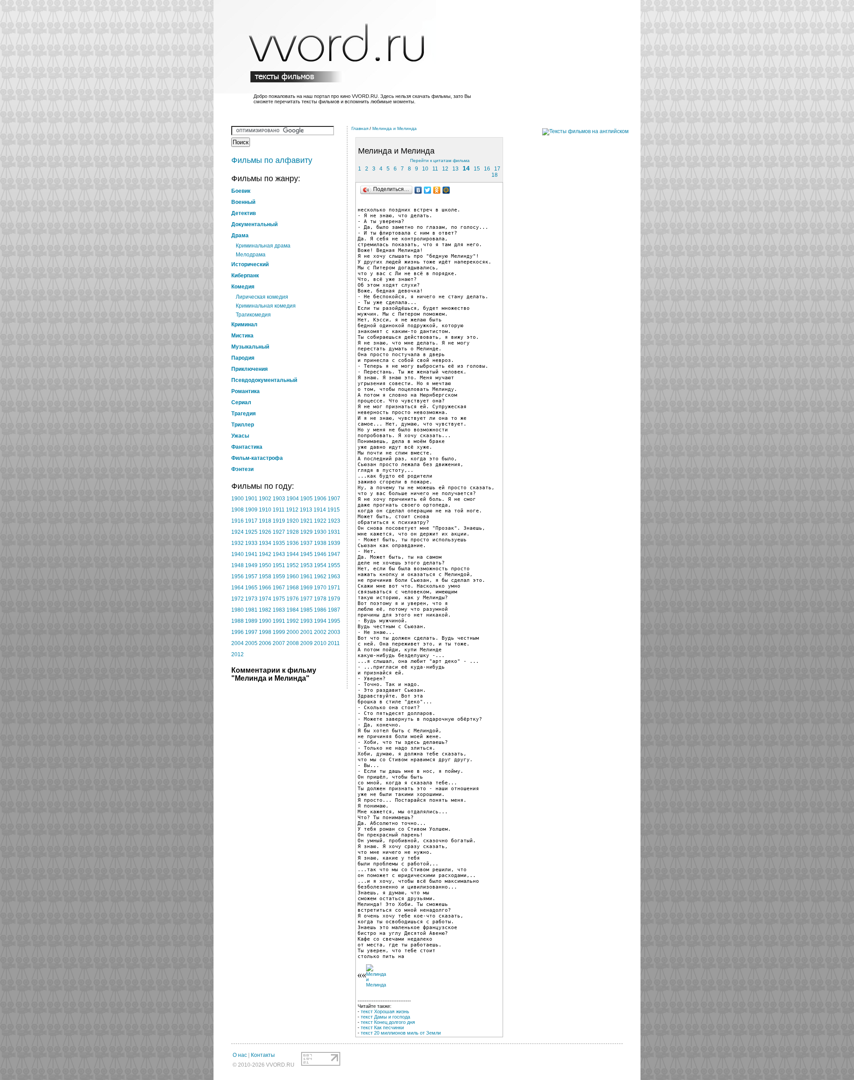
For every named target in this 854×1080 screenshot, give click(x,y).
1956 (237, 576)
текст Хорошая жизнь (385, 1011)
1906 (320, 498)
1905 (306, 498)
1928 (292, 532)
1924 (237, 532)
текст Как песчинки (382, 1027)
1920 (292, 521)
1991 (279, 621)
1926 (265, 532)
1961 (306, 576)
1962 (320, 576)
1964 (237, 588)
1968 (292, 588)
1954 (320, 565)
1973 (251, 599)
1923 (334, 521)
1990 (265, 621)
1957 (251, 576)
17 (497, 169)
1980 (237, 610)
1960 (292, 576)
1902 (265, 498)
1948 (237, 565)
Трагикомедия (253, 315)
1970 (320, 588)
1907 (334, 498)
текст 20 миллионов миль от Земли (401, 1032)
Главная (359, 128)
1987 (334, 610)
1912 (292, 510)
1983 (279, 610)
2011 (334, 643)
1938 (320, 543)
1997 (251, 632)
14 (466, 168)
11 (435, 169)
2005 (251, 643)
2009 (306, 643)
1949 (251, 565)
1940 (237, 554)
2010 (320, 643)
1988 (237, 621)
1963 (334, 576)
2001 (306, 632)
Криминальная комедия (266, 306)
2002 (320, 632)
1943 (279, 554)
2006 (265, 643)
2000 (292, 632)
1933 (251, 543)
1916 (237, 521)
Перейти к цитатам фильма (440, 160)
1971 (334, 588)
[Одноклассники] (437, 190)
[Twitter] (427, 190)
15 (477, 169)
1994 (320, 621)
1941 (251, 554)
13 (455, 169)
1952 (292, 565)
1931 (334, 532)
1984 (292, 610)
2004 (237, 643)
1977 (306, 599)
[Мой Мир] (446, 190)
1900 (237, 498)
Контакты (263, 1055)
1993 (306, 621)
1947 (334, 554)
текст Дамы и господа (385, 1016)
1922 (320, 521)
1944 (292, 554)
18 (494, 175)
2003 (334, 632)
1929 (306, 532)
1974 (265, 599)
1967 (279, 588)
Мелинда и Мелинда (394, 128)
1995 (334, 621)
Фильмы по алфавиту (271, 160)
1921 (306, 521)
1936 (292, 543)
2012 (237, 654)
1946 (320, 554)
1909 (251, 510)
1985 (306, 610)
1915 (333, 510)
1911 (279, 510)
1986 (320, 610)
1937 (306, 543)
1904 (292, 498)
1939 (334, 543)
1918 (265, 521)
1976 (292, 599)
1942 (265, 554)
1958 (265, 576)
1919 (279, 521)
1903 (279, 498)
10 (425, 169)
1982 (265, 610)
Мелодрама (251, 255)
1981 (251, 610)
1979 (334, 599)
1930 (320, 532)
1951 (279, 565)
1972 (237, 599)
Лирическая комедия (262, 297)
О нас (240, 1055)
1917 (251, 521)
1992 (292, 621)
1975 (279, 599)
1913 (306, 510)
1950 (265, 565)
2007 (279, 643)
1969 (306, 588)
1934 (265, 543)
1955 (334, 565)
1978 (320, 599)
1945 (306, 554)
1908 (237, 510)
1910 (265, 510)
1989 (251, 621)
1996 (237, 632)
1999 (279, 632)
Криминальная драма (263, 246)
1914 (320, 510)
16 (487, 169)
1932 (237, 543)
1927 (279, 532)
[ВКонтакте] (418, 190)
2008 (292, 643)
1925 (251, 532)
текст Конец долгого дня (388, 1022)
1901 (251, 498)
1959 (279, 576)
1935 (279, 543)
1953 (306, 565)
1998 (265, 632)
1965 (251, 588)
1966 (265, 588)
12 (445, 169)
